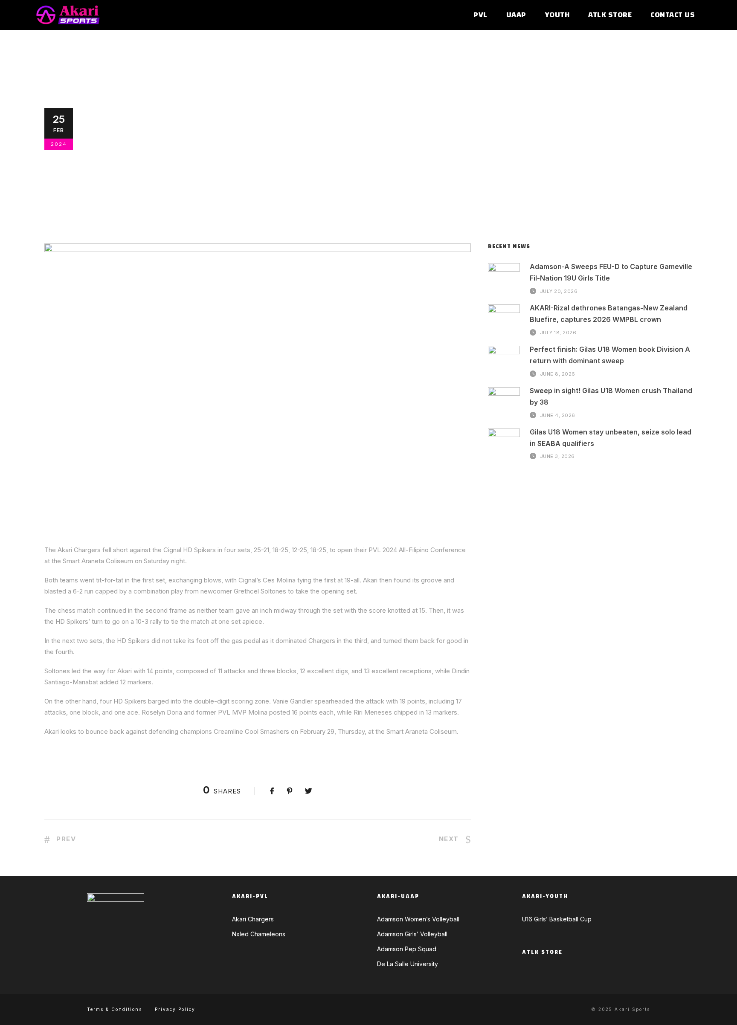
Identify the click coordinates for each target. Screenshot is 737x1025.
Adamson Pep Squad (406, 949)
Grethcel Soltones (327, 176)
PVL (480, 15)
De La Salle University (407, 963)
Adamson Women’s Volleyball (418, 919)
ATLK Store (610, 15)
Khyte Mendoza (120, 165)
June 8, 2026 (557, 373)
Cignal (219, 176)
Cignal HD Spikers (262, 176)
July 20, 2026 (559, 291)
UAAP (516, 15)
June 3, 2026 (557, 456)
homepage (415, 176)
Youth (557, 15)
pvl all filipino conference (579, 176)
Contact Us (672, 15)
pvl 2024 (463, 176)
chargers (189, 176)
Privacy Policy (175, 1009)
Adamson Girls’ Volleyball (412, 934)
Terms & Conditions (114, 1009)
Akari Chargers (192, 165)
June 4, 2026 (557, 415)
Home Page (379, 176)
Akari (107, 176)
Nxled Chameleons (258, 934)
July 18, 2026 (558, 332)
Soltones (643, 176)
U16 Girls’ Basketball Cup (557, 919)
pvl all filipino (506, 176)
